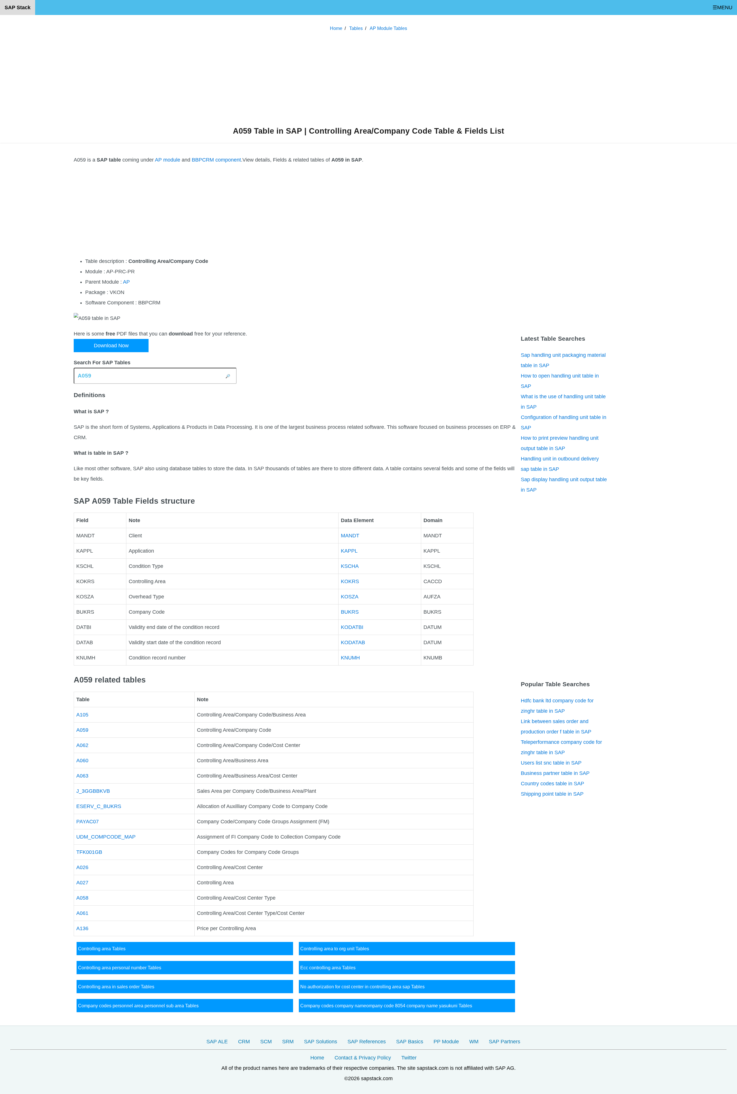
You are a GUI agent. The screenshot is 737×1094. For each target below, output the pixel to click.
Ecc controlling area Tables (328, 967)
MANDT (350, 536)
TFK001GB (89, 852)
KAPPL (349, 551)
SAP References (366, 1041)
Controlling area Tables (102, 948)
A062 (82, 745)
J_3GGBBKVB (93, 791)
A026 (82, 867)
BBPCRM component (216, 160)
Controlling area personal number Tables (119, 967)
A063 (82, 776)
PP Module (446, 1041)
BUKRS (350, 612)
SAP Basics (409, 1041)
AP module (167, 160)
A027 (82, 883)
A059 (82, 730)
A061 (82, 913)
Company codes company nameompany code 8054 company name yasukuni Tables (386, 1005)
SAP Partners (504, 1041)
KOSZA (349, 597)
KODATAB (353, 642)
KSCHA (350, 566)
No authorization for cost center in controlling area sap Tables (362, 986)
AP (126, 282)
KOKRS (350, 581)
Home (317, 1058)
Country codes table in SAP (552, 783)
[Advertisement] (368, 80)
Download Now (111, 345)
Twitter (409, 1058)
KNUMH (350, 658)
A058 (82, 898)
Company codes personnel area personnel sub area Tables (138, 1005)
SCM (266, 1041)
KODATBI (352, 627)
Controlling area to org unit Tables (334, 948)
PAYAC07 (87, 821)
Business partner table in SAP (555, 773)
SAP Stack (18, 7)
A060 (82, 760)
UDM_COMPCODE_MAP (106, 837)
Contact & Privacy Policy (363, 1058)
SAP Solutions (320, 1041)
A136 (82, 928)
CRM (244, 1041)
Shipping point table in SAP (552, 794)
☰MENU (722, 7)
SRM (288, 1041)
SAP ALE (217, 1041)
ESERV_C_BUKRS (98, 806)
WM (473, 1041)
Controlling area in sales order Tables (116, 986)
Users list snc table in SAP (551, 763)
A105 (82, 715)
